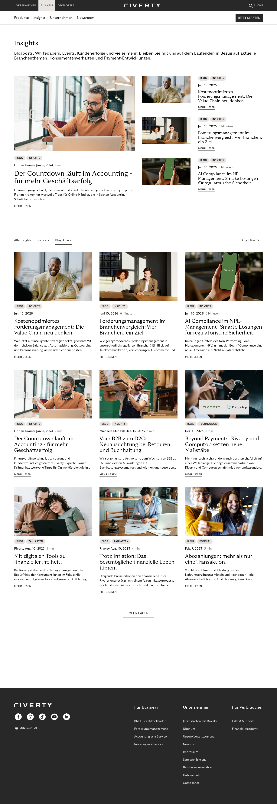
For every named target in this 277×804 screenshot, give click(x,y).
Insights (39, 18)
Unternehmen (61, 18)
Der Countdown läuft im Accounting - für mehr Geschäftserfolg (73, 177)
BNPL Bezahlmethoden (150, 721)
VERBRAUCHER (26, 5)
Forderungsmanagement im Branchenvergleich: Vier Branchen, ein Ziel (230, 137)
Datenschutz (192, 775)
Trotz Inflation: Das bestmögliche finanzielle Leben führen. (136, 562)
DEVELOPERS (66, 5)
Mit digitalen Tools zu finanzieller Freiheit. (40, 559)
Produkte (21, 18)
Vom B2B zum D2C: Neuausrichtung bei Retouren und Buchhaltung (134, 444)
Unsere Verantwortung (198, 736)
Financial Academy (245, 728)
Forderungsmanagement (151, 728)
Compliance (191, 782)
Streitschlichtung (194, 759)
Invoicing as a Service (148, 744)
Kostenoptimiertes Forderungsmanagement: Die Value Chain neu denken (225, 96)
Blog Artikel (63, 240)
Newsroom (85, 18)
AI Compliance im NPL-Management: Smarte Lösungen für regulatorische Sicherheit (228, 178)
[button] (250, 240)
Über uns (189, 728)
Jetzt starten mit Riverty (200, 721)
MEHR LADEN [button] (138, 613)
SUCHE (258, 5)
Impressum (190, 752)
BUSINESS (47, 5)
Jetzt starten (249, 17)
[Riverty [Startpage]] (141, 6)
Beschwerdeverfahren (198, 767)
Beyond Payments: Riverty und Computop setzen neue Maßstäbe (222, 444)
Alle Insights (22, 240)
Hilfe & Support (243, 721)
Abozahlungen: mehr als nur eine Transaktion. (218, 559)
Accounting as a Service (150, 736)
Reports (43, 240)
